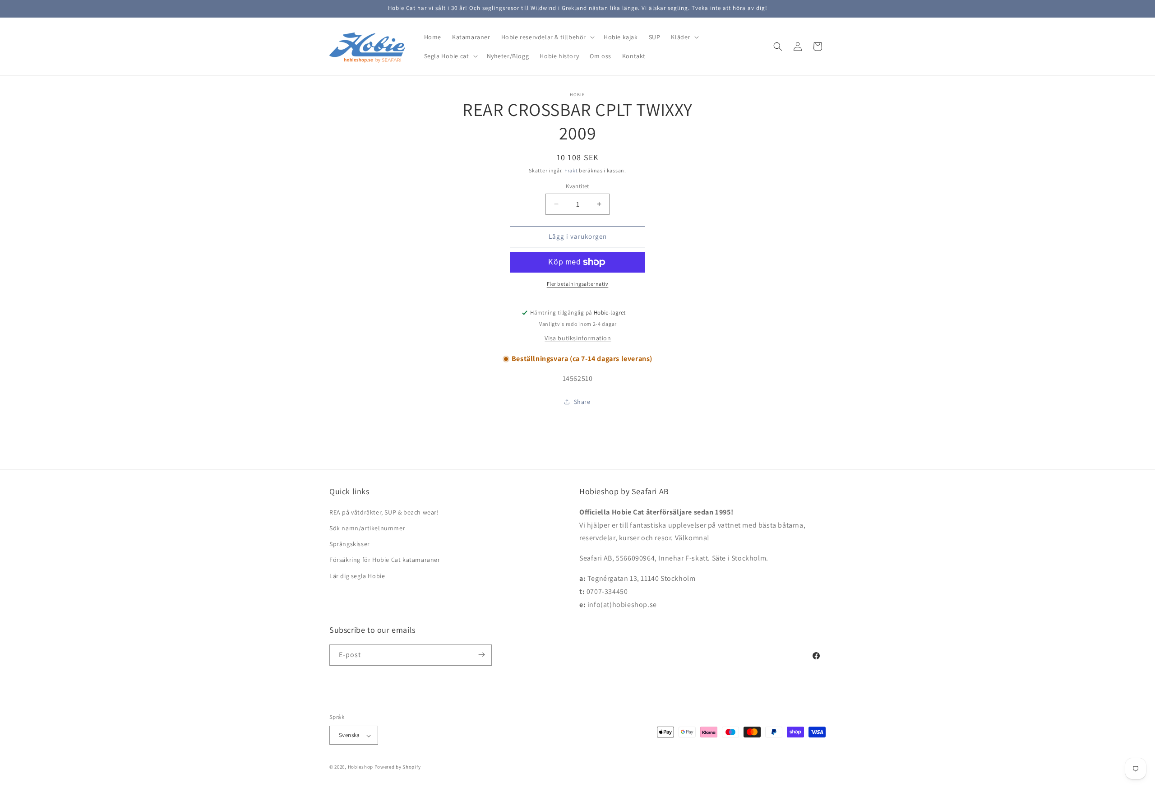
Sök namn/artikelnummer (367, 528)
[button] (547, 37)
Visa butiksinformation (578, 338)
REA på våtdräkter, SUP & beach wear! (384, 512)
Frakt (571, 170)
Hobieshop (360, 767)
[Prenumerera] (481, 654)
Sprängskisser (349, 544)
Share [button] (582, 402)
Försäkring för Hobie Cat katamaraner (384, 560)
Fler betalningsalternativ (578, 283)
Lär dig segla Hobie (357, 575)
